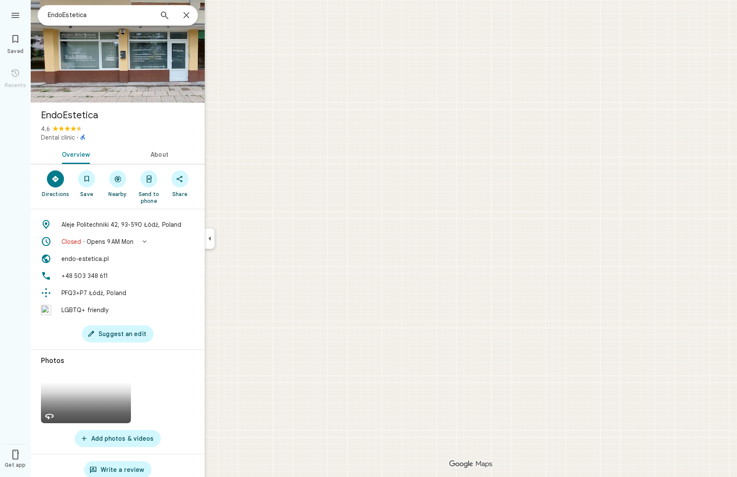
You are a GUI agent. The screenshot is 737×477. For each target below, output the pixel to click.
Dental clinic (58, 137)
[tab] (74, 153)
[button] (118, 241)
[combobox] (100, 15)
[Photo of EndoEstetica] (118, 51)
